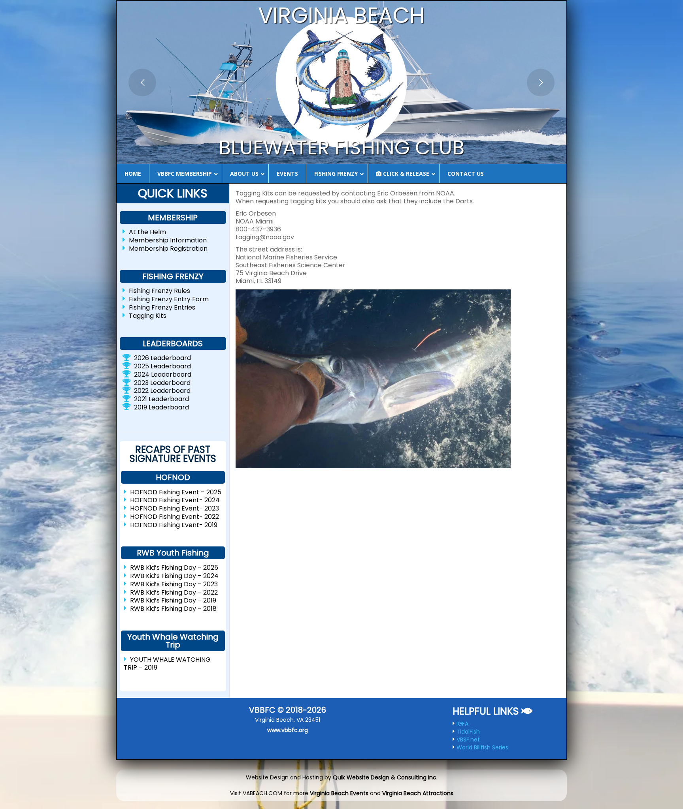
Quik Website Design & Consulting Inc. (385, 777)
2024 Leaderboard (162, 374)
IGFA (462, 724)
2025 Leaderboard (162, 366)
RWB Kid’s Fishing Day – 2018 (173, 608)
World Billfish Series (482, 747)
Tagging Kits (147, 315)
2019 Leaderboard (161, 407)
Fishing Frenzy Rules (159, 290)
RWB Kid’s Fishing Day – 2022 (174, 592)
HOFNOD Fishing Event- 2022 (174, 516)
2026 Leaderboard (162, 357)
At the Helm (147, 232)
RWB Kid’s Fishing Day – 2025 (174, 567)
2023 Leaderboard (162, 382)
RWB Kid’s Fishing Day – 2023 (174, 584)
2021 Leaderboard (161, 399)
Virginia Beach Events (339, 793)
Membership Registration (168, 248)
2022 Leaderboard (162, 390)
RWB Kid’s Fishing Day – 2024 (174, 575)
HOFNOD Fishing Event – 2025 (175, 491)
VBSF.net (468, 739)
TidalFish (468, 732)
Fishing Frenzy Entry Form (169, 299)
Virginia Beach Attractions (417, 793)
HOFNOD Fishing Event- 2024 (175, 500)
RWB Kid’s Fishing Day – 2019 (173, 600)
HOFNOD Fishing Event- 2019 (173, 524)
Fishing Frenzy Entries (162, 307)
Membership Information (168, 240)
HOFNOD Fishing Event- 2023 (174, 508)
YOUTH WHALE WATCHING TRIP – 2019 (167, 663)
